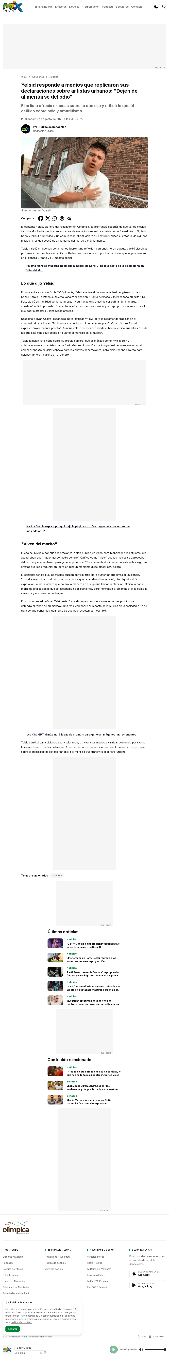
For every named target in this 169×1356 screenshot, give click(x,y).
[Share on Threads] (62, 218)
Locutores (122, 6)
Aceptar (12, 1329)
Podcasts (107, 6)
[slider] (155, 1349)
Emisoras (61, 6)
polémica (57, 875)
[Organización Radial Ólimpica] (16, 1227)
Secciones (38, 76)
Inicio (24, 76)
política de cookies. (21, 1322)
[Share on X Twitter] (47, 218)
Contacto (137, 6)
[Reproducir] (114, 1350)
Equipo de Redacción (52, 127)
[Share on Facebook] (40, 218)
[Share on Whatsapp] (54, 218)
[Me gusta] (41, 1352)
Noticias (74, 6)
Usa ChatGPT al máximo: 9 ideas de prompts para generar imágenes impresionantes (81, 734)
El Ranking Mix (43, 6)
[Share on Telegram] (69, 218)
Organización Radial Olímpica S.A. (58, 1309)
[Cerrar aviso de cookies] (77, 1302)
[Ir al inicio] (13, 6)
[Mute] (141, 1350)
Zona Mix (72, 1081)
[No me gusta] (45, 1352)
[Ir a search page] (164, 6)
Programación (90, 6)
